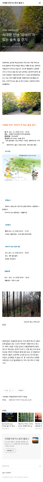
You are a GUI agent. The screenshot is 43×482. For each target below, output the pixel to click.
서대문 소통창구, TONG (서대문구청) (14, 470)
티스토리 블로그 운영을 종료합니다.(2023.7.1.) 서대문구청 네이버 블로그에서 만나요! (17, 444)
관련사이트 (5, 466)
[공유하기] (10, 390)
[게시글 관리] (12, 390)
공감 (3, 474)
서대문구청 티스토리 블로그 (13, 3)
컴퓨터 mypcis (7, 477)
